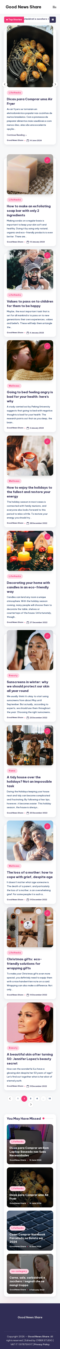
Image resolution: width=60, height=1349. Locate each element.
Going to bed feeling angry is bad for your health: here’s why (30, 396)
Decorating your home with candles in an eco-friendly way (28, 587)
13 (50, 1098)
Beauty (13, 675)
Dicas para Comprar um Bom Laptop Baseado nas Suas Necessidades (29, 1151)
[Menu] (54, 7)
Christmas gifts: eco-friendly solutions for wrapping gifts (24, 963)
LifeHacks (15, 92)
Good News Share (23, 6)
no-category (19, 1271)
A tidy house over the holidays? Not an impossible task (29, 781)
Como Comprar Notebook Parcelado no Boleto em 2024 (27, 1238)
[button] (16, 135)
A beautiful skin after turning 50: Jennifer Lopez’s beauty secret (30, 1058)
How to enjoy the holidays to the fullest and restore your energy (29, 491)
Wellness (14, 386)
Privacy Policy (42, 1344)
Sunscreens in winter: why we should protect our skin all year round (28, 686)
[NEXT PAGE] (31, 1105)
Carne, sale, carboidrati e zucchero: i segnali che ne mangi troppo (27, 1281)
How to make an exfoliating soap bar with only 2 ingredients (29, 210)
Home (12, 770)
